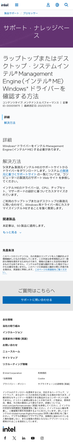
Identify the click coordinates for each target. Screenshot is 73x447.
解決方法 (9, 123)
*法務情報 (7, 378)
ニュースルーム (11, 351)
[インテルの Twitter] (14, 437)
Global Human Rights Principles (27, 413)
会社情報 (8, 319)
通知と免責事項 (22, 408)
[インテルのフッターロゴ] (9, 429)
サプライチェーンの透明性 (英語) (54, 384)
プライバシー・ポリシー (14, 384)
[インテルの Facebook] (5, 437)
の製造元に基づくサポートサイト (35, 172)
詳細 (7, 117)
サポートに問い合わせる (36, 300)
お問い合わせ (10, 345)
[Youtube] (32, 437)
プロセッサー (30, 13)
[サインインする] (48, 5)
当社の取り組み (11, 326)
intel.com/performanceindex (17, 405)
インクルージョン (13, 332)
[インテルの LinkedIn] (23, 437)
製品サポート (11, 13)
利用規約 (42, 373)
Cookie (41, 378)
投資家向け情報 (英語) (15, 338)
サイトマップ (10, 357)
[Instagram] (42, 437)
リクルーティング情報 (15, 364)
